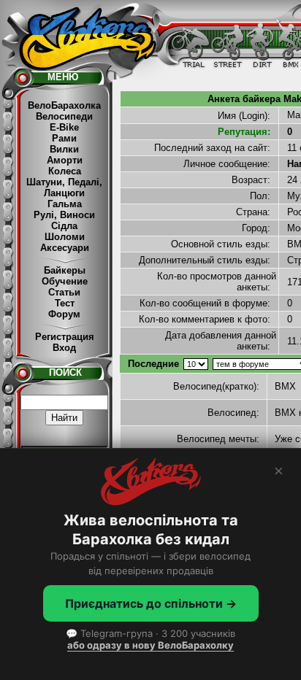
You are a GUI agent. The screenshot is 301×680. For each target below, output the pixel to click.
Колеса (64, 171)
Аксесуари (64, 247)
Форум (64, 314)
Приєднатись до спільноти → (151, 603)
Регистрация (64, 336)
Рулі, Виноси (64, 214)
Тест (65, 303)
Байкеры (64, 270)
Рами (64, 138)
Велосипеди (64, 116)
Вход (64, 347)
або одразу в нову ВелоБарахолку (150, 645)
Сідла (64, 225)
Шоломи (65, 236)
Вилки (64, 149)
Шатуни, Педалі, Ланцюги (64, 187)
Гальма (64, 203)
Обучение (65, 281)
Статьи (64, 292)
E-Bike (64, 127)
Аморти (65, 160)
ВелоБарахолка (64, 105)
